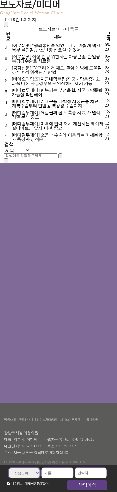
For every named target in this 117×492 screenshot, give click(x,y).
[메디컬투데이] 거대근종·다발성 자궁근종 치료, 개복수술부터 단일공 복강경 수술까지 (55, 103)
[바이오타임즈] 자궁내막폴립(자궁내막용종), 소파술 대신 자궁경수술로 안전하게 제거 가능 (56, 81)
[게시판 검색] (6, 24)
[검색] (60, 155)
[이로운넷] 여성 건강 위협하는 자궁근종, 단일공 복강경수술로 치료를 (56, 58)
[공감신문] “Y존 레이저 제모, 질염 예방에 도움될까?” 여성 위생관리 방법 (57, 69)
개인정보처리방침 (45, 419)
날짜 (108, 36)
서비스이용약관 (70, 419)
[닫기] (6, 161)
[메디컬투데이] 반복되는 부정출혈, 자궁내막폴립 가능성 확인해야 (57, 92)
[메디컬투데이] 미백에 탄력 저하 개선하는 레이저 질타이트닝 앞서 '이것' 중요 (57, 125)
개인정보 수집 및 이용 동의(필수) (30, 483)
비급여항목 (91, 419)
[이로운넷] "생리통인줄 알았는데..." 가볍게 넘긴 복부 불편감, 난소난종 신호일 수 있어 (56, 47)
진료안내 (24, 419)
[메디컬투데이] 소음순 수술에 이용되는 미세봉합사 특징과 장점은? (57, 137)
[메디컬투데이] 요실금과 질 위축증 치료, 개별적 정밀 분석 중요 (56, 114)
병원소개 (10, 419)
